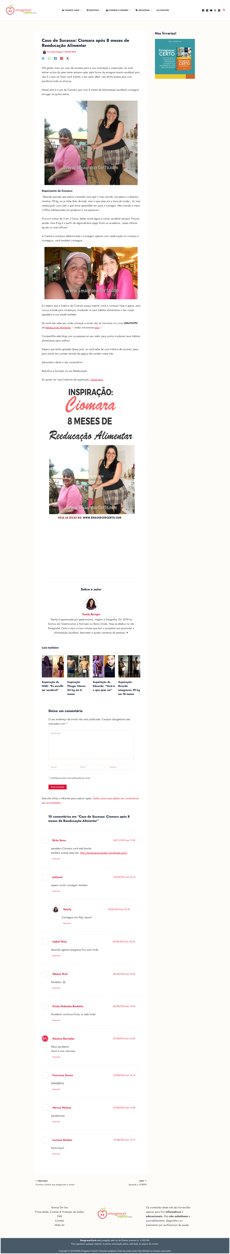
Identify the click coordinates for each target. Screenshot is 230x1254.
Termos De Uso (59, 1207)
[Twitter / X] (215, 10)
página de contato (150, 1243)
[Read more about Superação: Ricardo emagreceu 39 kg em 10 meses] (129, 666)
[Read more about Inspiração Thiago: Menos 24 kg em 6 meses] (78, 666)
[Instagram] (207, 10)
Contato (59, 1221)
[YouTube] (211, 10)
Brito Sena (59, 840)
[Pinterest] (219, 10)
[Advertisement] (91, 553)
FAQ (59, 1216)
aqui (97, 327)
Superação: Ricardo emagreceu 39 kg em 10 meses (129, 688)
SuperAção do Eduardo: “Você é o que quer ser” (104, 686)
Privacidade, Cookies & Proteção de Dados (59, 1212)
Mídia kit (59, 1225)
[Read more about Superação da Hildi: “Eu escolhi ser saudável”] (53, 666)
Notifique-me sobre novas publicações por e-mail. (71, 778)
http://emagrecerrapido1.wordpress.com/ (103, 853)
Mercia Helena (61, 1108)
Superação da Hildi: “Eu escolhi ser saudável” (52, 686)
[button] (80, 10)
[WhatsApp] (49, 58)
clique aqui (96, 380)
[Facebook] (203, 10)
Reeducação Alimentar (58, 327)
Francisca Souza (62, 1075)
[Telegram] (43, 58)
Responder (56, 858)
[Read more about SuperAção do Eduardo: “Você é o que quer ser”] (104, 666)
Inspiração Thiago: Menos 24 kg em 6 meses (76, 688)
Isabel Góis (59, 942)
